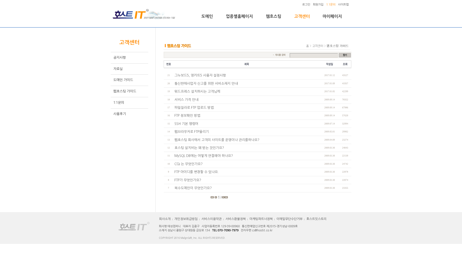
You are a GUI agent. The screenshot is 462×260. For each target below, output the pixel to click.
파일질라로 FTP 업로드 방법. (194, 107)
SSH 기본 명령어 (186, 123)
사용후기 (119, 114)
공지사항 (119, 57)
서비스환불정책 (235, 219)
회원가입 (318, 4)
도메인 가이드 (123, 80)
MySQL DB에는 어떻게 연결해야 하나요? (203, 155)
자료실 (118, 69)
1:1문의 (118, 102)
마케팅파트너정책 (261, 219)
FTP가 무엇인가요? (187, 180)
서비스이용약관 (211, 219)
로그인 (306, 4)
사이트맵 (343, 4)
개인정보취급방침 (186, 219)
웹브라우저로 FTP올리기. (192, 131)
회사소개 (165, 219)
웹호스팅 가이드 (124, 91)
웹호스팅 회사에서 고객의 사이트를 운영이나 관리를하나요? (216, 140)
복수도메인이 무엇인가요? (193, 188)
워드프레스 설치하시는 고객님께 (197, 91)
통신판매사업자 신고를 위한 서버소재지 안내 (206, 83)
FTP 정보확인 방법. (187, 115)
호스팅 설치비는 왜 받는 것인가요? (199, 148)
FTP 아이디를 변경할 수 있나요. (196, 172)
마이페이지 (332, 16)
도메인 (207, 16)
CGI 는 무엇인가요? (188, 164)
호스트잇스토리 (316, 219)
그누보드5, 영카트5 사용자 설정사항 (200, 75)
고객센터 (302, 16)
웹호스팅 (273, 16)
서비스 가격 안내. (186, 99)
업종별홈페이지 (239, 16)
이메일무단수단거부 (289, 219)
